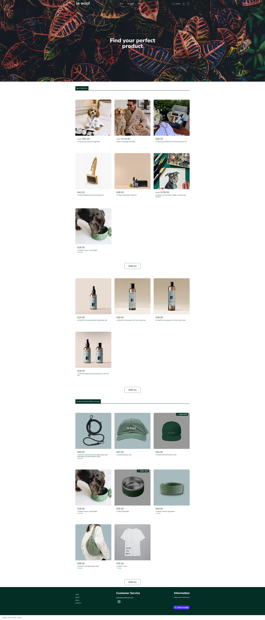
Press (77, 600)
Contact (78, 603)
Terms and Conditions (182, 597)
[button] (176, 3)
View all (132, 266)
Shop (77, 594)
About (77, 597)
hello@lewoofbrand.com (125, 598)
